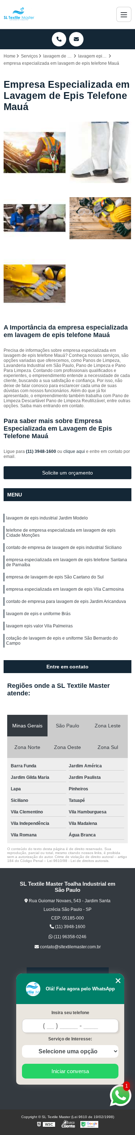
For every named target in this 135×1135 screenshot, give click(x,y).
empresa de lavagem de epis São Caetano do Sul (55, 577)
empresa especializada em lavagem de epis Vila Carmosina (65, 589)
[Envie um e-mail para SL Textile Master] (76, 39)
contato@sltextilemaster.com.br (70, 946)
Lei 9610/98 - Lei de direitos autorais (77, 861)
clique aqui (74, 451)
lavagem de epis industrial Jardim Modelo (47, 518)
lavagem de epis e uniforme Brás (38, 613)
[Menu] (124, 14)
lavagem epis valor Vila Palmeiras (39, 625)
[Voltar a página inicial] (19, 14)
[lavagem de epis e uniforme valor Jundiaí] (35, 218)
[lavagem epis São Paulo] (100, 218)
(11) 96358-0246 (69, 936)
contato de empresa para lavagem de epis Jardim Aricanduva (66, 601)
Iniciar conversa (70, 1071)
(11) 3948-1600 (41, 451)
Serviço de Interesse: (70, 1038)
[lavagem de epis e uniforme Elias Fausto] (35, 153)
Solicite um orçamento (67, 473)
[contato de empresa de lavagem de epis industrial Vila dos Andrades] (100, 153)
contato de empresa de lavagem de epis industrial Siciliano (64, 547)
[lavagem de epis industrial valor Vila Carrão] (35, 284)
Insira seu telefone (70, 1012)
